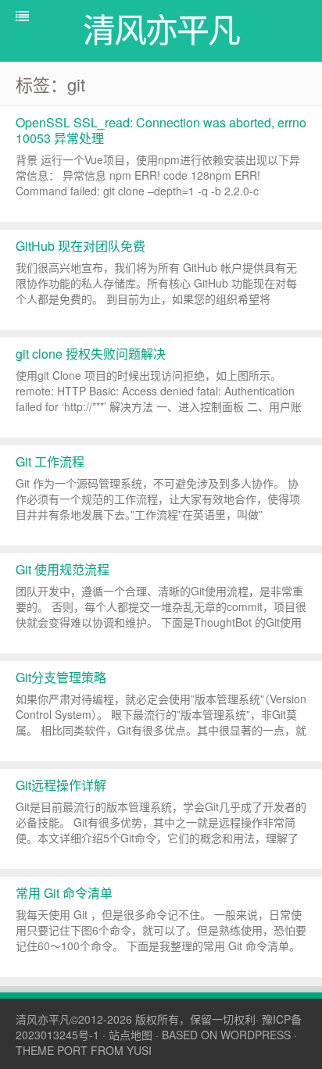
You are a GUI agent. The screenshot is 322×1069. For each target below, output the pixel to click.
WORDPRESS (255, 1034)
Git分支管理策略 (61, 677)
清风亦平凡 (43, 1019)
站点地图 (130, 1034)
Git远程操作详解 (61, 785)
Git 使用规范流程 (62, 569)
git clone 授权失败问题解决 (91, 354)
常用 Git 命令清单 (64, 893)
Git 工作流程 (50, 461)
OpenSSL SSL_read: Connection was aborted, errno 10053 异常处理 (161, 130)
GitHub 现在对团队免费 (80, 246)
